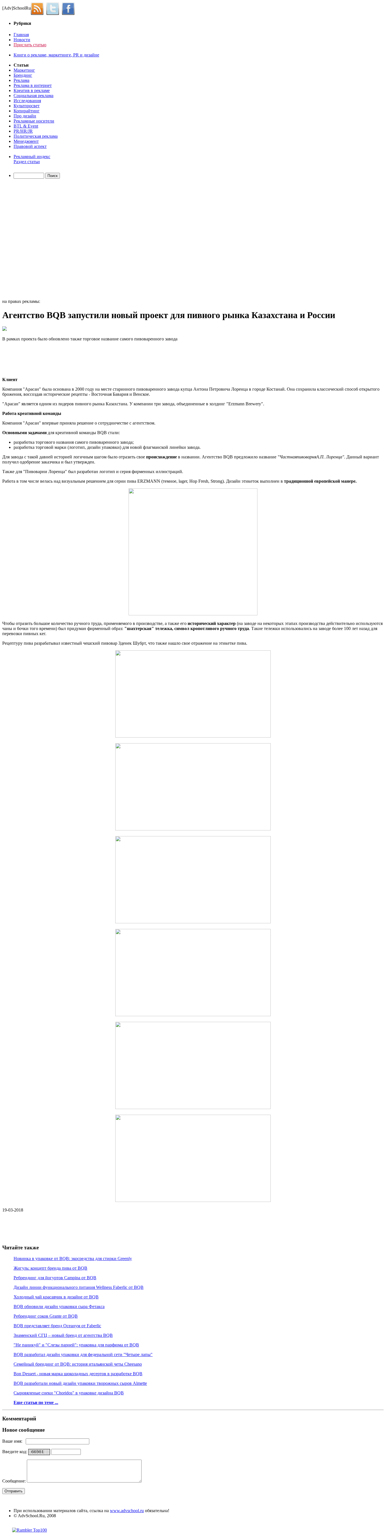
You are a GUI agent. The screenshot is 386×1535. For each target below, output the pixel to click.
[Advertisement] (35, 239)
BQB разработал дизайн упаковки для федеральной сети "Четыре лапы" (83, 1354)
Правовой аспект (30, 146)
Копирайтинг (27, 110)
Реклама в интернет (33, 85)
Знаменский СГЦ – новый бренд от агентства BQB (63, 1335)
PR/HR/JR (23, 131)
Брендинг (23, 75)
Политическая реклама (36, 136)
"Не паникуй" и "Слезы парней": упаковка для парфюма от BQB (76, 1344)
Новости (22, 39)
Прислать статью (30, 44)
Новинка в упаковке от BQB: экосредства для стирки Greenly (73, 1258)
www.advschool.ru (127, 1510)
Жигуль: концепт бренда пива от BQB (50, 1268)
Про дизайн (25, 115)
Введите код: (15, 1451)
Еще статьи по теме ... (36, 1402)
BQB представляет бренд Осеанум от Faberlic (57, 1325)
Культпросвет (27, 105)
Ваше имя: (14, 1441)
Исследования (27, 100)
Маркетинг (24, 70)
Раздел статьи (27, 161)
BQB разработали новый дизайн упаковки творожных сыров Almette (80, 1383)
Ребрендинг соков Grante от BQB (46, 1316)
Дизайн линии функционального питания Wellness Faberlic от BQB (79, 1287)
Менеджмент (26, 141)
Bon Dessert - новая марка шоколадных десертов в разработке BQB (78, 1373)
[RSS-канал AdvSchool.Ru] (38, 8)
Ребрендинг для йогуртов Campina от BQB (55, 1277)
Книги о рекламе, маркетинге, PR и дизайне (56, 55)
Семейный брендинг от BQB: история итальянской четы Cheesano (78, 1364)
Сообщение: (14, 1481)
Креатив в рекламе (32, 90)
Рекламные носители (34, 121)
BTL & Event (26, 126)
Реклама (21, 80)
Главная (21, 34)
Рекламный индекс (32, 156)
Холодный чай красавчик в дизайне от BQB (56, 1297)
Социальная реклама (33, 95)
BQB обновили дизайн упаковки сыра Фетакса (59, 1306)
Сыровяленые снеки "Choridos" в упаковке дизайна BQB (69, 1392)
